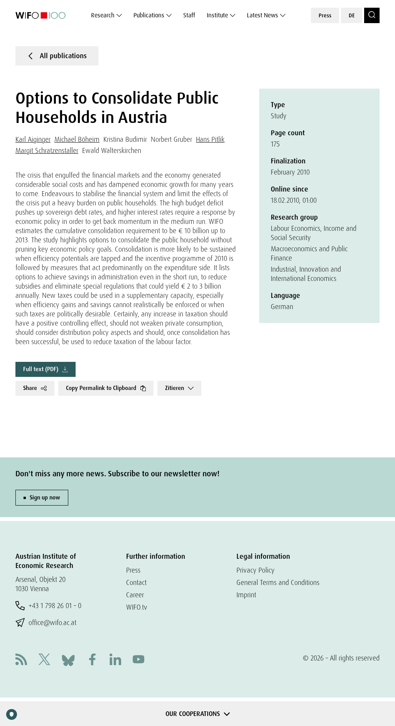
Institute (217, 15)
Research (103, 15)
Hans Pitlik (210, 139)
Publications (148, 15)
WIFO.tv (136, 607)
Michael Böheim (77, 139)
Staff (189, 15)
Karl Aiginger (33, 139)
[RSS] (21, 660)
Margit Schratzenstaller (46, 150)
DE (351, 15)
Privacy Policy (255, 570)
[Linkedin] (115, 660)
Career (135, 594)
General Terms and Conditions (277, 582)
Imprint (246, 594)
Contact (136, 582)
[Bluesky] (68, 659)
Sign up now (45, 497)
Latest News (262, 15)
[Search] (372, 15)
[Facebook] (92, 660)
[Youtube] (138, 660)
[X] (44, 660)
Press (325, 15)
